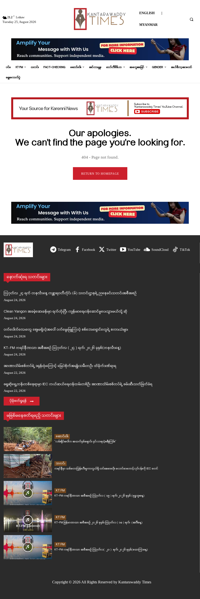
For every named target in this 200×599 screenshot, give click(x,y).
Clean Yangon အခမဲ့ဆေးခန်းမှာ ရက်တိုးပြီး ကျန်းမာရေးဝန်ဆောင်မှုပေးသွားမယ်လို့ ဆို (65, 311)
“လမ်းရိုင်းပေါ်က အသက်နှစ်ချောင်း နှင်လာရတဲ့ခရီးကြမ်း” (85, 441)
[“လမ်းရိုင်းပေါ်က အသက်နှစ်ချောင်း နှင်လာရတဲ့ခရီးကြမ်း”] (28, 439)
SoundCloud (160, 250)
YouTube (134, 250)
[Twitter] (102, 250)
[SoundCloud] (147, 250)
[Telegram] (53, 250)
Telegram (64, 250)
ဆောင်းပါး (62, 436)
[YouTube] (123, 250)
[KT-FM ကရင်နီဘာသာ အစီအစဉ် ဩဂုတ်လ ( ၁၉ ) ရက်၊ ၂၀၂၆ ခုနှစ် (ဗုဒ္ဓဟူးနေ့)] (28, 493)
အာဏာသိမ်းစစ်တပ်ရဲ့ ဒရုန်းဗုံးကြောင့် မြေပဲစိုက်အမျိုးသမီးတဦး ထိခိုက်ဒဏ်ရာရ (60, 366)
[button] (191, 19)
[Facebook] (77, 250)
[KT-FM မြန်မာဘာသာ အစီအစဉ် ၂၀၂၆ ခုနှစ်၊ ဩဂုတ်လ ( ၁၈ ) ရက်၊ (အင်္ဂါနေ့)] (28, 520)
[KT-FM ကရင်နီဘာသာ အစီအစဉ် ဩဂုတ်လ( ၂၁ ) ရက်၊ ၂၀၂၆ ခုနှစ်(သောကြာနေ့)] (28, 547)
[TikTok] (175, 250)
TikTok (185, 250)
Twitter (111, 250)
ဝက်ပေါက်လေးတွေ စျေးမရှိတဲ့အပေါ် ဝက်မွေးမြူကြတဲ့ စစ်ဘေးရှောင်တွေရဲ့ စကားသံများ (66, 329)
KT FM (60, 490)
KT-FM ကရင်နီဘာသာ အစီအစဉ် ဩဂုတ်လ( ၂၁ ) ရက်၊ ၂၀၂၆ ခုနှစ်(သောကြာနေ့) (101, 550)
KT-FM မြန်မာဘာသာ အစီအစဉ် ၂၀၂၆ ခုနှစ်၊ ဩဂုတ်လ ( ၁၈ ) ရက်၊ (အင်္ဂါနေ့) (98, 522)
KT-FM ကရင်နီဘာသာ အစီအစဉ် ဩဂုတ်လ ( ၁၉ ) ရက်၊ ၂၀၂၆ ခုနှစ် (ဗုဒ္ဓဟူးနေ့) (99, 496)
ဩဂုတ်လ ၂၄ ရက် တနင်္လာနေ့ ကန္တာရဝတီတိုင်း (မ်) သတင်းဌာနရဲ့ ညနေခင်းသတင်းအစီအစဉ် (70, 293)
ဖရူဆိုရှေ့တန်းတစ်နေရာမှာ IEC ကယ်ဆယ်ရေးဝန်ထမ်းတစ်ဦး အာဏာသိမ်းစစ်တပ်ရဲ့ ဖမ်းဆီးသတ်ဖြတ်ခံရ (78, 384)
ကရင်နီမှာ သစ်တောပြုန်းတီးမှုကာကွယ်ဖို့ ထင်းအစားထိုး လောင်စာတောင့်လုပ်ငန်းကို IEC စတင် (106, 469)
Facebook (88, 250)
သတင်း (60, 463)
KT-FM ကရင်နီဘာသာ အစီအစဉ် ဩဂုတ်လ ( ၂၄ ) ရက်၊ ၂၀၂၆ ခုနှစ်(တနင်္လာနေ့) (62, 348)
